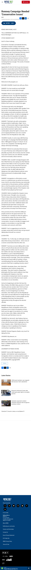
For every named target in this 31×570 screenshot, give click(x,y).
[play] (2, 568)
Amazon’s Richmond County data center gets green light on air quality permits (21, 392)
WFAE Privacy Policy (7, 541)
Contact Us (5, 532)
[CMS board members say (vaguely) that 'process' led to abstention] (6, 382)
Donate (26, 2)
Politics (4, 363)
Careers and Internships (8, 529)
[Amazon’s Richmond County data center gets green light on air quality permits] (6, 393)
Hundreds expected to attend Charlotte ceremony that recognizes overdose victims (20, 402)
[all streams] (29, 568)
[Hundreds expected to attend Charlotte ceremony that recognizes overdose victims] (6, 403)
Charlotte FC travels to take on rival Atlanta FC (12, 411)
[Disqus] (15, 440)
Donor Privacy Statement (8, 535)
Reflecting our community (9, 526)
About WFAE (6, 523)
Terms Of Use (6, 544)
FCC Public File (6, 538)
